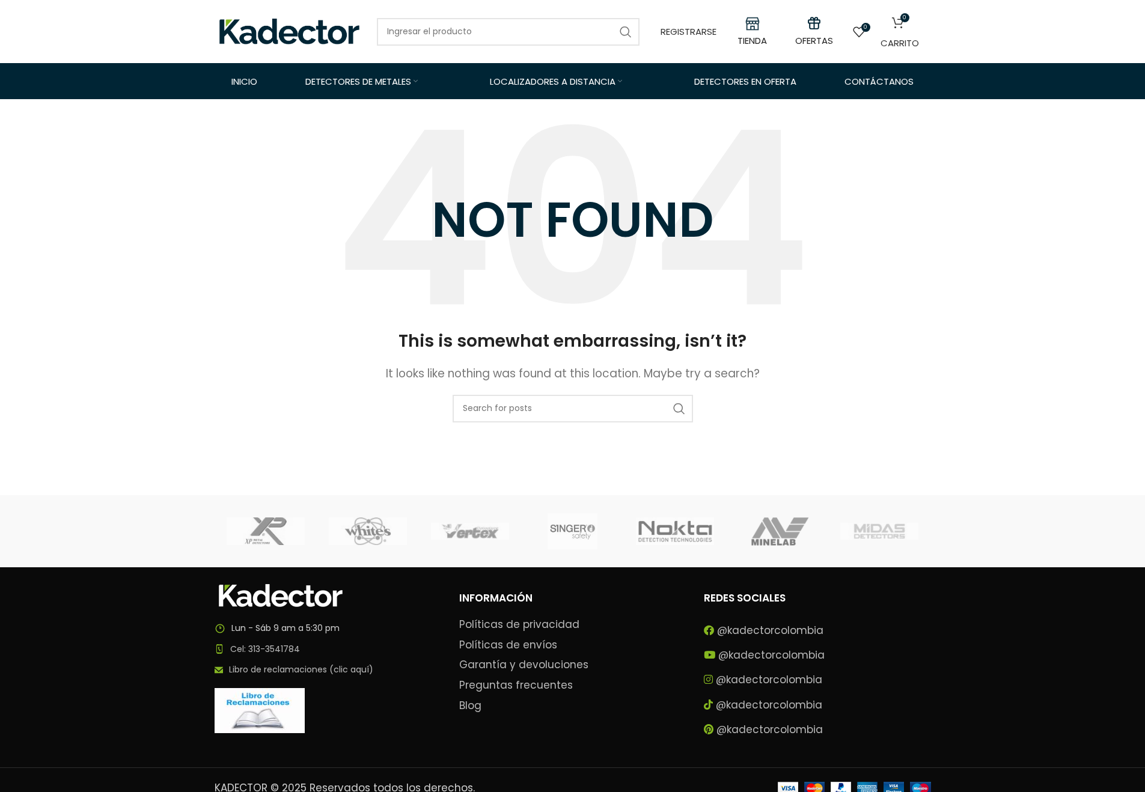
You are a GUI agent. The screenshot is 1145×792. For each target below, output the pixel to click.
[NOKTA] (675, 531)
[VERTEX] (470, 531)
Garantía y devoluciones (523, 665)
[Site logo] (290, 30)
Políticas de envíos (508, 645)
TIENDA (752, 40)
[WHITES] (368, 531)
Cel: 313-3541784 (265, 649)
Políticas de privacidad (519, 625)
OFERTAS (814, 40)
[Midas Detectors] (879, 531)
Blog (470, 706)
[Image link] (281, 595)
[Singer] (572, 531)
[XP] (266, 531)
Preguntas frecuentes (516, 685)
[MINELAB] (777, 531)
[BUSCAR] (679, 408)
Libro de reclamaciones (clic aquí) (301, 669)
